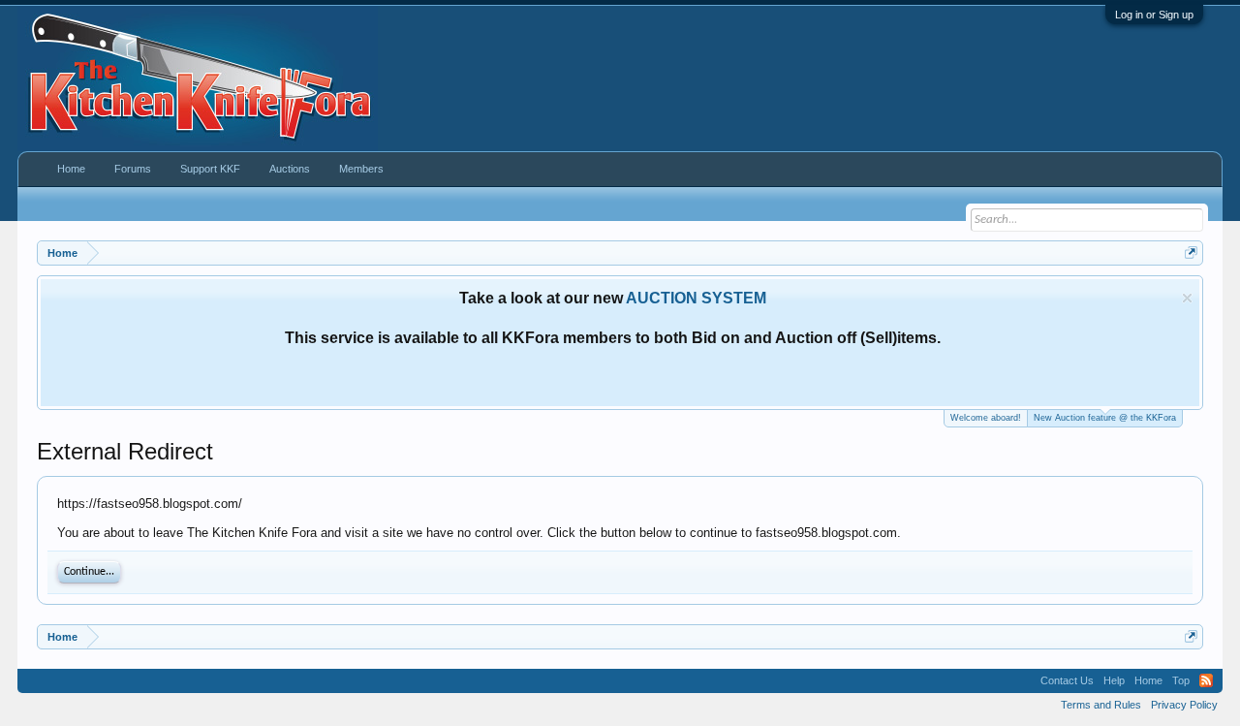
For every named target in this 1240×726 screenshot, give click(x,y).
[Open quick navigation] (1191, 252)
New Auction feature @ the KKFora (1105, 418)
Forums (132, 168)
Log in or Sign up (1154, 14)
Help (1114, 680)
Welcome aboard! (985, 418)
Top (1181, 680)
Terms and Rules (1101, 704)
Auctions (289, 168)
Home (71, 168)
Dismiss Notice (1187, 298)
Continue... (89, 572)
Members (361, 168)
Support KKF (210, 168)
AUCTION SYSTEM (696, 298)
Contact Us (1067, 680)
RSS (1206, 680)
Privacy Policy (1184, 704)
